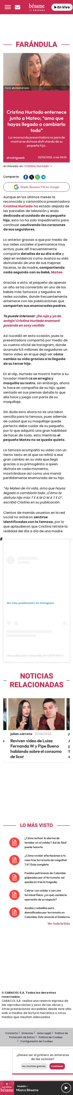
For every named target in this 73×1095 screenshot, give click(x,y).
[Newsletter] (17, 7)
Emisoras (27, 1033)
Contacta (11, 1033)
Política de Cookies (50, 1037)
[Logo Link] (36, 7)
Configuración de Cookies (36, 1041)
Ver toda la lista (58, 923)
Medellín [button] (22, 1086)
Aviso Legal (44, 1033)
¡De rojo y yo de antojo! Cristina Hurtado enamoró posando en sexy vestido (32, 321)
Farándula (36, 44)
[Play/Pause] (66, 1088)
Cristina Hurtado (36, 166)
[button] (7, 7)
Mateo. (56, 272)
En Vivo (63, 7)
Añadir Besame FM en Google (39, 187)
